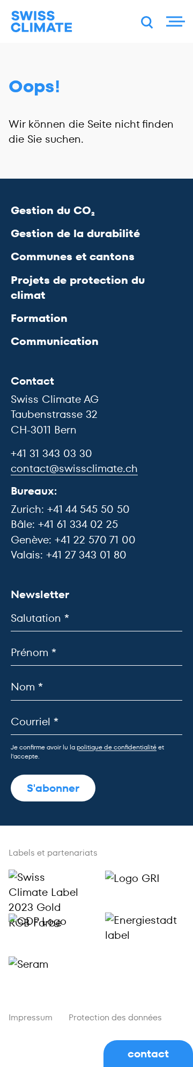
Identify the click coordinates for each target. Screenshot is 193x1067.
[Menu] (174, 21)
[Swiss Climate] (41, 22)
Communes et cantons (73, 256)
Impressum (31, 1017)
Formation (39, 318)
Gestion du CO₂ (53, 210)
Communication (55, 341)
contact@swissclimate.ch (74, 468)
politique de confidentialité (117, 747)
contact (148, 1053)
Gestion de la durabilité (75, 233)
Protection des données (115, 1017)
